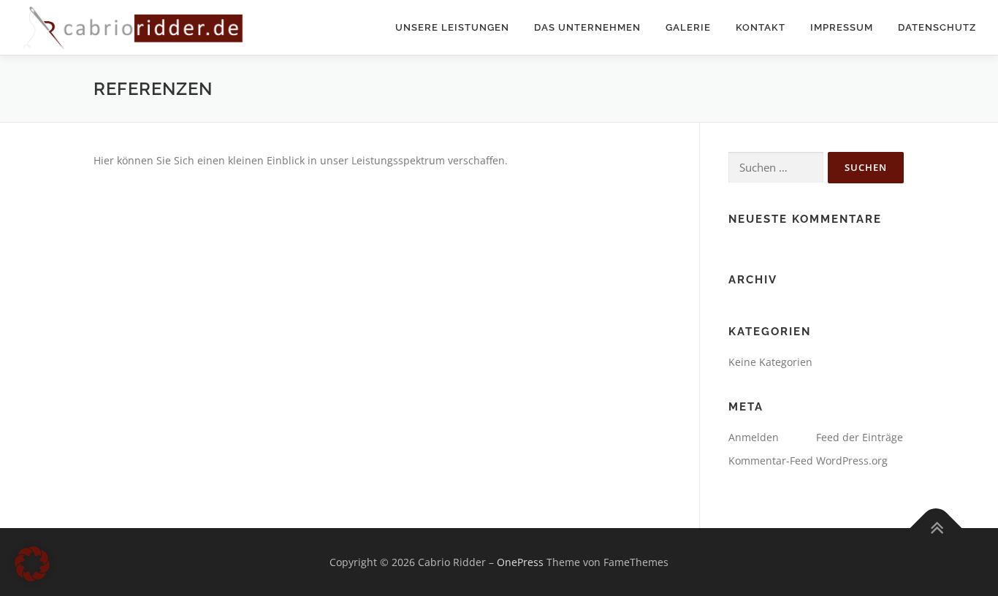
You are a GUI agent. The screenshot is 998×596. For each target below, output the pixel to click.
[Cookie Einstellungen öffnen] (32, 577)
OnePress (520, 562)
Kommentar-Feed (770, 460)
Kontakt (760, 27)
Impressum (841, 27)
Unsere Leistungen (452, 27)
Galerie (688, 27)
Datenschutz (937, 27)
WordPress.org (852, 460)
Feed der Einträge (859, 437)
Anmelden (753, 437)
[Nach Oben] (936, 528)
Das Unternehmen (587, 27)
